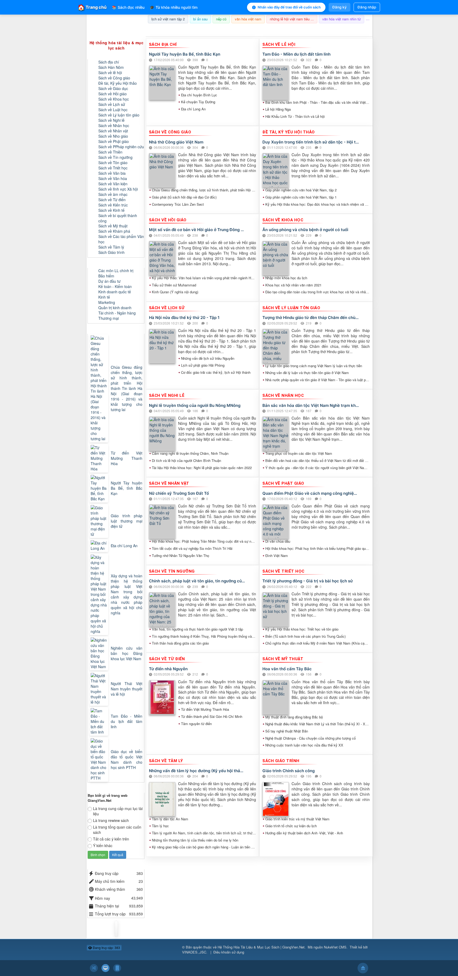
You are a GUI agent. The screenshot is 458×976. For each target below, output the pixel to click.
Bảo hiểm (106, 275)
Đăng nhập (367, 7)
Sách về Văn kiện (112, 183)
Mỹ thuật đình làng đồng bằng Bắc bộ (294, 717)
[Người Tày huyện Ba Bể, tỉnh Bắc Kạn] (99, 488)
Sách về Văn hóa (112, 178)
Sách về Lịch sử (111, 104)
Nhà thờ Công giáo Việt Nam (176, 142)
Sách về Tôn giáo (112, 162)
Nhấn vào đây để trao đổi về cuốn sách (289, 7)
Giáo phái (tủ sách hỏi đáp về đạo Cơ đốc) (184, 197)
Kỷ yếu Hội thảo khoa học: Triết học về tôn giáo (301, 629)
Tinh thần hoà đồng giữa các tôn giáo (180, 643)
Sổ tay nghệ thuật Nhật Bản (286, 731)
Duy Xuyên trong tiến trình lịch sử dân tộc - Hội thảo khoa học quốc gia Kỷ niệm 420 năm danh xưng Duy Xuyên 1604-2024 (310, 142)
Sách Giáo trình (111, 252)
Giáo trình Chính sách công (288, 770)
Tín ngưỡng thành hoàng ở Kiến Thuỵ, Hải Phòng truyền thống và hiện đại (204, 636)
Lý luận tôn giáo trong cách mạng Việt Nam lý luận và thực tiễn (313, 365)
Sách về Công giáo (114, 77)
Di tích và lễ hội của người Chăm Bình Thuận (186, 460)
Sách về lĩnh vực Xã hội (118, 189)
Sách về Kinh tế (111, 210)
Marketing (106, 302)
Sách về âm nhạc (112, 194)
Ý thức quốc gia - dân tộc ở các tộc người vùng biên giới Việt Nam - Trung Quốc (317, 467)
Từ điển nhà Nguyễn (168, 668)
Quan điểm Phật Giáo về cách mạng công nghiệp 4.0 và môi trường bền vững (310, 493)
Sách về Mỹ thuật (112, 225)
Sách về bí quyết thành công (117, 218)
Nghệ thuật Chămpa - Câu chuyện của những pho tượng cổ (310, 738)
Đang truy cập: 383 (106, 947)
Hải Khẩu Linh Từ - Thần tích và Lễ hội (295, 116)
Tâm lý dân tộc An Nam (170, 819)
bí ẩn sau (200, 18)
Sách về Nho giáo (113, 136)
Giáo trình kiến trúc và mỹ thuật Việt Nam (297, 819)
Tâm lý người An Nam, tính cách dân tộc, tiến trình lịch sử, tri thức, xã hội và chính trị (204, 833)
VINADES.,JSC (194, 952)
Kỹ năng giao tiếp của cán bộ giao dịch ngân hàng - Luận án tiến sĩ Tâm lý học (204, 847)
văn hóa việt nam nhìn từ (341, 18)
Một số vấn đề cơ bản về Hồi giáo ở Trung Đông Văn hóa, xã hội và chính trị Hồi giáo (197, 229)
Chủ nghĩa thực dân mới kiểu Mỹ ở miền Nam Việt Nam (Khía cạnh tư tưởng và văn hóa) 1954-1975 (317, 643)
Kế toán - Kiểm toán (115, 286)
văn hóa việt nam (248, 18)
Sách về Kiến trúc (113, 205)
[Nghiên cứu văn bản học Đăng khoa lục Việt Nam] (99, 653)
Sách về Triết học (112, 167)
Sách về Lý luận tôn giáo (118, 115)
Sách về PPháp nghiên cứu (121, 146)
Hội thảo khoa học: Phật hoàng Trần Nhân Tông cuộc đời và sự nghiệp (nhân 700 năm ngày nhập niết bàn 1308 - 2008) (204, 541)
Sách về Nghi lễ (111, 120)
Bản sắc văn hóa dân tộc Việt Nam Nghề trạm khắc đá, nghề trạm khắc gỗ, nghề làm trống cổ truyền (310, 405)
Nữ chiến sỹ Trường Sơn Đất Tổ (179, 493)
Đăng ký (339, 7)
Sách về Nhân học (113, 125)
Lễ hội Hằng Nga (278, 109)
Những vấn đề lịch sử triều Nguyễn (207, 358)
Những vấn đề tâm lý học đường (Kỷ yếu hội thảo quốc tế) (197, 770)
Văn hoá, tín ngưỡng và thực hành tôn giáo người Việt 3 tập (197, 629)
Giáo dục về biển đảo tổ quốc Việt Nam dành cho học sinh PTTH (126, 759)
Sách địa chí (108, 62)
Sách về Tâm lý (111, 247)
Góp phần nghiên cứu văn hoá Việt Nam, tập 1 (301, 197)
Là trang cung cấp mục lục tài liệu (118, 811)
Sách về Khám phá (114, 231)
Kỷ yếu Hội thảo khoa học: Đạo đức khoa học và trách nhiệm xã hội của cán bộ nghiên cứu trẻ (317, 204)
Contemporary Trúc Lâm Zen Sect (178, 204)
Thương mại (108, 318)
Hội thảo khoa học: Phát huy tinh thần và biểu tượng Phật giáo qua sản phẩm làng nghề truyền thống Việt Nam (317, 548)
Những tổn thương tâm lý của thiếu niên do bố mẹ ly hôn (195, 840)
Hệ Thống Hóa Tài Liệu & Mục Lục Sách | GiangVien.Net (261, 947)
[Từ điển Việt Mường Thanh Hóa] (99, 458)
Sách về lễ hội (110, 72)
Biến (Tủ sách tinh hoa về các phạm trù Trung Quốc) (305, 636)
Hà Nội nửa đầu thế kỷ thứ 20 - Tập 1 (184, 317)
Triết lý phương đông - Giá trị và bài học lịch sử (307, 580)
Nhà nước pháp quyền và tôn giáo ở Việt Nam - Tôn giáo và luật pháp (317, 379)
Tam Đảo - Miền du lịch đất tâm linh (296, 54)
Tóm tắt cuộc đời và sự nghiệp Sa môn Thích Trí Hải (192, 548)
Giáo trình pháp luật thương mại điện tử (126, 521)
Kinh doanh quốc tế (114, 291)
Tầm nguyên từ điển (196, 723)
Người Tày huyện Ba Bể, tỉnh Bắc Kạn (184, 54)
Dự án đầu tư (109, 281)
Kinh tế (104, 297)
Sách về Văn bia (112, 173)
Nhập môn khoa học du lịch (286, 278)
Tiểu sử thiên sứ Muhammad (174, 285)
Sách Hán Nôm (111, 67)
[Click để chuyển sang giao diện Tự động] (94, 968)
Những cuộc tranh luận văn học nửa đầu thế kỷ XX (304, 745)
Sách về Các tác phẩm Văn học (121, 239)
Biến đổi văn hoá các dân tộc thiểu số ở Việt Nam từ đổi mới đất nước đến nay (317, 460)
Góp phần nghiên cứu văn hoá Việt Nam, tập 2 (301, 190)
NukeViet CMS (335, 947)
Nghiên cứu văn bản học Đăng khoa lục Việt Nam (126, 653)
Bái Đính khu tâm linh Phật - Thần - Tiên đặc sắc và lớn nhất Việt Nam (317, 102)
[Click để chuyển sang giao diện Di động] (117, 968)
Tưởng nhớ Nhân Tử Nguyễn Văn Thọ (180, 555)
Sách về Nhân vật (113, 130)
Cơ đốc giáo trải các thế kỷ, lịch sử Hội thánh (215, 372)
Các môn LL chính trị (115, 270)
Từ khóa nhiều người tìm (173, 7)
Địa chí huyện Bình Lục (199, 95)
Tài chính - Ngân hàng (117, 313)
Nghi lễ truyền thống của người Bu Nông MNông (194, 405)
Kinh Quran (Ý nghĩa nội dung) (175, 292)
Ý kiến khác (102, 845)
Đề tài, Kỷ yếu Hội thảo (117, 83)
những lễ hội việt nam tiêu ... (292, 18)
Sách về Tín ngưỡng (115, 157)
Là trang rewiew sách (111, 820)
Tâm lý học (160, 826)
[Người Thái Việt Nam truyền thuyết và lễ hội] (99, 689)
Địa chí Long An (193, 109)
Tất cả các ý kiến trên (111, 839)
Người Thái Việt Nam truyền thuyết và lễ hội (126, 689)
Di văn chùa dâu (277, 541)
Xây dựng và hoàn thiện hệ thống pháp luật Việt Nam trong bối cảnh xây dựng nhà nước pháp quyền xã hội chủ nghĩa (126, 594)
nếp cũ (221, 18)
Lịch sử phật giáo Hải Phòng (202, 365)
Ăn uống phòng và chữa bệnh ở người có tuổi (305, 229)
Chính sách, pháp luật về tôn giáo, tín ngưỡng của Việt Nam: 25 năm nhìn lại (197, 580)
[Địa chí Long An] (99, 545)
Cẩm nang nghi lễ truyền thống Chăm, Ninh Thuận (190, 453)
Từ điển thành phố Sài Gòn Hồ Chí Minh (211, 716)
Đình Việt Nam (276, 555)
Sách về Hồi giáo (112, 93)
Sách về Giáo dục (113, 88)
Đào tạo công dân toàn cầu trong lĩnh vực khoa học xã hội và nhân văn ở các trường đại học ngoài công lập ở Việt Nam (317, 292)
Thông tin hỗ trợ (354, 30)
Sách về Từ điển (112, 199)
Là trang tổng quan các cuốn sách (117, 829)
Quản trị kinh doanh (114, 307)
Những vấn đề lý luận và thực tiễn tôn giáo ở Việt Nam (307, 372)
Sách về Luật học (112, 109)
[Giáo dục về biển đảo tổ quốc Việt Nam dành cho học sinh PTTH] (99, 759)
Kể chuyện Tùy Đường (198, 102)
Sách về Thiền (110, 152)
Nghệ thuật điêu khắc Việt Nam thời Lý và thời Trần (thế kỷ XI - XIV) (317, 724)
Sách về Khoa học (113, 99)
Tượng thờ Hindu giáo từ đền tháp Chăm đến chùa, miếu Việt (310, 317)
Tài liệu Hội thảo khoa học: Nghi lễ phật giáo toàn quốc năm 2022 (202, 467)
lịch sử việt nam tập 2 (168, 18)
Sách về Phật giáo (113, 141)
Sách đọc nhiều (128, 7)
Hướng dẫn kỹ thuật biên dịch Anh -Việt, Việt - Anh (304, 833)
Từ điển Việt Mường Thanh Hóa (205, 709)
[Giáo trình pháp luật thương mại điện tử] (99, 521)
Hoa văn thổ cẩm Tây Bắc (287, 668)
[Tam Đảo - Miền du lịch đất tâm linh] (99, 721)
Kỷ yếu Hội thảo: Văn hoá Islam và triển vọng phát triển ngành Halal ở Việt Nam (204, 278)
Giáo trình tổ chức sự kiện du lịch (291, 826)
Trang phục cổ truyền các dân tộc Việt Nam (298, 453)
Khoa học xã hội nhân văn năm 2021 (293, 285)
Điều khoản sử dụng (228, 952)
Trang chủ (92, 7)
